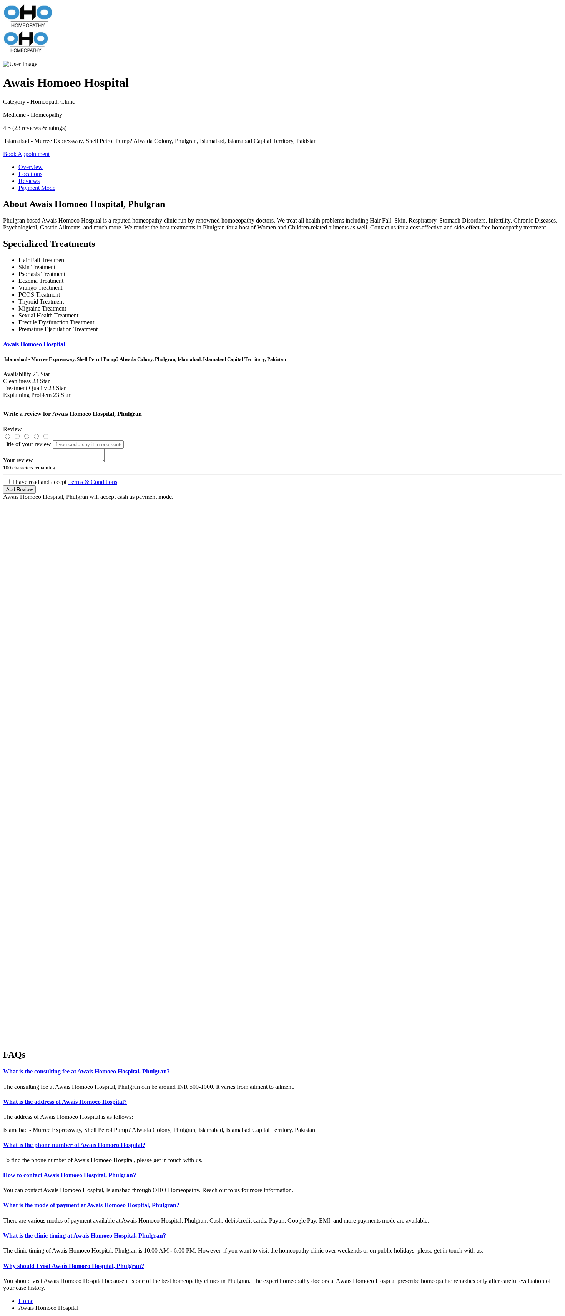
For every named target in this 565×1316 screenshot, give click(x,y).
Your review (18, 460)
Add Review (19, 489)
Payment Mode (36, 187)
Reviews (29, 181)
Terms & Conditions (92, 482)
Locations (30, 174)
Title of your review (27, 444)
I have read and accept (64, 482)
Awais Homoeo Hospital (34, 344)
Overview (30, 167)
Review (12, 429)
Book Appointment (26, 154)
